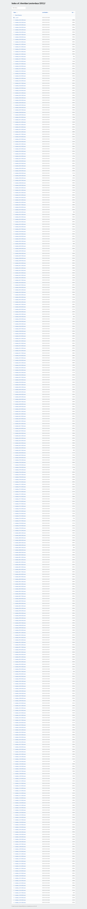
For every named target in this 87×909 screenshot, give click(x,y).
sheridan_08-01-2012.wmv (20, 533)
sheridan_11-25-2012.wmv (20, 815)
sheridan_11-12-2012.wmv (20, 783)
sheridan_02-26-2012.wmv (20, 156)
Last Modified (45, 12)
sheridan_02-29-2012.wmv (20, 163)
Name (15, 12)
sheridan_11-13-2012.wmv (20, 785)
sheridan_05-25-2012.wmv (20, 372)
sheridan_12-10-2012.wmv (20, 851)
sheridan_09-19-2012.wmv (20, 652)
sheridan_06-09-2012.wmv (20, 406)
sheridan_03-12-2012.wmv (20, 192)
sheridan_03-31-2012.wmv (20, 238)
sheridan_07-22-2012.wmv (20, 508)
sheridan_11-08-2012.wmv (20, 773)
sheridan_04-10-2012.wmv (20, 263)
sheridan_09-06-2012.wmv (20, 620)
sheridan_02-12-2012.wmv (20, 122)
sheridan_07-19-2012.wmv (20, 503)
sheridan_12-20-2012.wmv (20, 875)
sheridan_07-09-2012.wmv (20, 479)
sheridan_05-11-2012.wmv (20, 338)
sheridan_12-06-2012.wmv (20, 841)
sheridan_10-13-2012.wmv (20, 710)
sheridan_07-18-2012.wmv (20, 501)
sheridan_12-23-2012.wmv (20, 883)
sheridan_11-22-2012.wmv (20, 807)
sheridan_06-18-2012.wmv (20, 428)
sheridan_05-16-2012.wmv (20, 350)
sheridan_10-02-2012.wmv (20, 683)
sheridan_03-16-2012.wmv (20, 202)
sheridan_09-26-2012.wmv (20, 669)
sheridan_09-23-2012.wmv (20, 661)
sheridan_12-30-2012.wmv (20, 900)
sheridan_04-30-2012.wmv (20, 311)
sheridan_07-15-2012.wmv (20, 494)
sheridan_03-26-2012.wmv (20, 226)
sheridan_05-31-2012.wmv (20, 384)
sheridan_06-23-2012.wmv (20, 440)
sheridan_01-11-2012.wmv (20, 44)
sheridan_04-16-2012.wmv (20, 277)
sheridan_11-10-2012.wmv (20, 778)
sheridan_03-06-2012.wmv (20, 178)
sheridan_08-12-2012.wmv (20, 559)
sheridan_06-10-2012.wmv (20, 409)
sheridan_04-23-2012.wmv (20, 294)
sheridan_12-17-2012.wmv (20, 868)
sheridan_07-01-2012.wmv (20, 460)
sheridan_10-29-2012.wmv (20, 749)
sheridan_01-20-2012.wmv (20, 66)
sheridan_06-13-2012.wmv (20, 416)
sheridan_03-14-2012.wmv (20, 197)
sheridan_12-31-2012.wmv (20, 902)
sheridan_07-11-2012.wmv (20, 484)
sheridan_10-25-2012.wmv (20, 739)
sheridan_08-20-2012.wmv (20, 579)
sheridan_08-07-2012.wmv (20, 547)
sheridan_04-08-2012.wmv (20, 258)
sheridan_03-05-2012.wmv (20, 175)
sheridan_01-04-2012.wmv (20, 27)
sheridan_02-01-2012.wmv (20, 95)
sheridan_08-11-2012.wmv (20, 557)
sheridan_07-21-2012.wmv (20, 506)
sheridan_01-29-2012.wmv (20, 88)
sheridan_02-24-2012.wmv (20, 151)
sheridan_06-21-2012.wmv (20, 435)
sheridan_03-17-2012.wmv (20, 204)
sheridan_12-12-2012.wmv (20, 856)
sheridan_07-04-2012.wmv (20, 467)
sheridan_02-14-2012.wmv (20, 127)
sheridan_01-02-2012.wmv (20, 22)
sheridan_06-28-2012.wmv (20, 452)
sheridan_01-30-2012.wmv (20, 90)
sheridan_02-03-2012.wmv (20, 100)
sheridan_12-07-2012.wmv (20, 844)
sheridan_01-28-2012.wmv (20, 85)
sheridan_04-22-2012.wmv (20, 292)
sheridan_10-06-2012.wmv (20, 693)
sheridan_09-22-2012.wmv (20, 659)
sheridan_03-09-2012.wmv (20, 185)
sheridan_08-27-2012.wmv (20, 596)
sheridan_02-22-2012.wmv (20, 146)
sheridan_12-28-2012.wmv (20, 895)
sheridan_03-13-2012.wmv (20, 195)
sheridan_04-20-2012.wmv (20, 287)
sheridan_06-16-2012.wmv (20, 423)
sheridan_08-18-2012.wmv (20, 574)
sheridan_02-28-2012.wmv (20, 161)
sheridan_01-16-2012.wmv (20, 56)
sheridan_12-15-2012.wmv (20, 863)
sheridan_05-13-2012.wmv (20, 343)
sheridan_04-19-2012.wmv (20, 285)
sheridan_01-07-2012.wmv (20, 34)
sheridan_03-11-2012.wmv (20, 190)
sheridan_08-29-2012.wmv (20, 601)
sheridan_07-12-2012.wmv (20, 486)
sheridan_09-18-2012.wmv (20, 649)
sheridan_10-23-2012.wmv (20, 734)
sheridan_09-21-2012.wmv (20, 657)
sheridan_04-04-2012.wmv (20, 248)
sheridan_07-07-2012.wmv (20, 474)
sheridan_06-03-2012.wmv (20, 392)
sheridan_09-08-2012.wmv (20, 625)
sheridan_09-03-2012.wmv (20, 613)
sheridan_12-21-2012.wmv (20, 878)
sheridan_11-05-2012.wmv (20, 766)
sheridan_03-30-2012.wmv (20, 236)
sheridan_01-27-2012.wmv (20, 83)
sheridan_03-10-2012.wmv (20, 187)
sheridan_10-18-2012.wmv (20, 722)
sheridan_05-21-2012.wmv (20, 362)
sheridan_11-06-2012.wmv (20, 768)
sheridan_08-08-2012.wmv (20, 550)
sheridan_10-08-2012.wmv (20, 698)
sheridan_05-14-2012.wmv (20, 345)
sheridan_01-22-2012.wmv (20, 71)
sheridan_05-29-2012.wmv (20, 379)
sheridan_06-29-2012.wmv (20, 455)
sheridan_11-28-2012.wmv (20, 822)
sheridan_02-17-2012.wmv (20, 134)
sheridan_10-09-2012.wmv (20, 700)
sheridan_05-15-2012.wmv (20, 348)
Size (72, 12)
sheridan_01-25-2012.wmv (20, 78)
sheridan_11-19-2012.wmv (20, 800)
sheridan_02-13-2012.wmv (20, 124)
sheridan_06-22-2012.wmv (20, 438)
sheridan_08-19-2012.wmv (20, 576)
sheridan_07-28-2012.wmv (20, 523)
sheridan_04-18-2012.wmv (20, 282)
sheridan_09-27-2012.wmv (20, 671)
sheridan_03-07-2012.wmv (20, 180)
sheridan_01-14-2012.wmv (20, 51)
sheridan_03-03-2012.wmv (20, 170)
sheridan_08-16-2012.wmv (20, 569)
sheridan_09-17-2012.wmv (20, 647)
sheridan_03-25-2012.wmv (20, 224)
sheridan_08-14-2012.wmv (20, 564)
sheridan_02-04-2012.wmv (20, 102)
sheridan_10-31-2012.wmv (20, 754)
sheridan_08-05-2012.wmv (20, 542)
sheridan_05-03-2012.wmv (20, 319)
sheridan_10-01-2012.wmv (20, 681)
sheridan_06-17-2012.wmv (20, 426)
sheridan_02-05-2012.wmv (20, 105)
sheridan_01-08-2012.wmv (20, 37)
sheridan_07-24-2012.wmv (20, 513)
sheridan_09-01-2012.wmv (20, 608)
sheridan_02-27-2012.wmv (20, 158)
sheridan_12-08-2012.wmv (20, 846)
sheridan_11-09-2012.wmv (20, 776)
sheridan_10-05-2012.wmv (20, 691)
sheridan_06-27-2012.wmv (20, 450)
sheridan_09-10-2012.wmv (20, 630)
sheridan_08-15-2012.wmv (20, 567)
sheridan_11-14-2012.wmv (20, 788)
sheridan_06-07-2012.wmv (20, 401)
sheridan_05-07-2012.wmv (20, 328)
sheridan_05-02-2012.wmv (20, 316)
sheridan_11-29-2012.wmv (20, 824)
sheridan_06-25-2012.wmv (20, 445)
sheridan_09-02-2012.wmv (20, 610)
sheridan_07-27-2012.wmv (20, 520)
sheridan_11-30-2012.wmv (20, 827)
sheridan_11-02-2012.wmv (20, 759)
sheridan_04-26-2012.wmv (20, 302)
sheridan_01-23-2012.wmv (20, 73)
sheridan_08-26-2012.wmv (20, 593)
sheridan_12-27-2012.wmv (20, 892)
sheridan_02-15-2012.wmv (20, 129)
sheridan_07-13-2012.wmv (20, 489)
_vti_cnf (16, 17)
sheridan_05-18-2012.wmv (20, 355)
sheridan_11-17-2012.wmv (20, 795)
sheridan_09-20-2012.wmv (20, 654)
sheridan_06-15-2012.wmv (20, 421)
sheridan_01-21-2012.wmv (20, 68)
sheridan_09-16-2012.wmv (20, 644)
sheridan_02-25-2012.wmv (20, 153)
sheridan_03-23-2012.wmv (20, 219)
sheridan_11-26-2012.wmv (20, 817)
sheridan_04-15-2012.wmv (20, 275)
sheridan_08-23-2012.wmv (20, 586)
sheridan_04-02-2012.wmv (20, 243)
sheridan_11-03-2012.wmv (20, 761)
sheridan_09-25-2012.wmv (20, 666)
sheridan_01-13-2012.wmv (20, 49)
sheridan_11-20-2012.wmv (20, 802)
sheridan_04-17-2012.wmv (20, 280)
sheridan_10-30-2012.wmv (20, 751)
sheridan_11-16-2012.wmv (20, 793)
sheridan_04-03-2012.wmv (20, 246)
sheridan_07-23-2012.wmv (20, 511)
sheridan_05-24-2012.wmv (20, 370)
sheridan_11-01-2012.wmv (20, 756)
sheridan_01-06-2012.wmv (20, 32)
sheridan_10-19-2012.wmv (20, 725)
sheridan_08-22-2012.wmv (20, 584)
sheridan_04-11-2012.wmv (20, 265)
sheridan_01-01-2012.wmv (20, 20)
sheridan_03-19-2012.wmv (20, 209)
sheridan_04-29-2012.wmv (20, 309)
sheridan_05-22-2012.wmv (20, 365)
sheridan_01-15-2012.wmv (20, 54)
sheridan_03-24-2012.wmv (20, 221)
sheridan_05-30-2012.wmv (20, 382)
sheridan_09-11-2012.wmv (20, 632)
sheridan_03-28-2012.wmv (20, 231)
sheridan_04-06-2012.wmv (20, 253)
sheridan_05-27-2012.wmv (20, 377)
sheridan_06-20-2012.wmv (20, 433)
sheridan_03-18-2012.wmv (20, 207)
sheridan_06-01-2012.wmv (20, 387)
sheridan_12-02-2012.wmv (20, 832)
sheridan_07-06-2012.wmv (20, 472)
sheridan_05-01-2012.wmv (20, 314)
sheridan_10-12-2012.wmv (20, 708)
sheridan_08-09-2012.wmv (20, 552)
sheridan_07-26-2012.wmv (20, 518)
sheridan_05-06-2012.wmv (20, 326)
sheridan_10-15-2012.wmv (20, 715)
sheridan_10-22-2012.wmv (20, 732)
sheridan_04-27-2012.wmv (20, 304)
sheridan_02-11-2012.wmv (20, 119)
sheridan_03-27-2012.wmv (20, 229)
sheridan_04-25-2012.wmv (20, 299)
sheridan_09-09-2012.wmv (20, 627)
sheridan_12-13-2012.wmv (20, 858)
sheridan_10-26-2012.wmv (20, 742)
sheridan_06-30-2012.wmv (20, 457)
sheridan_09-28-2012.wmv (20, 674)
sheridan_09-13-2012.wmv (20, 637)
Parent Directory (18, 15)
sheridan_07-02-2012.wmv (20, 462)
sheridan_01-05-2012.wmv (20, 29)
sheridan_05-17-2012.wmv (20, 353)
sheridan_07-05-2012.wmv (20, 469)
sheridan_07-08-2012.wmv (20, 477)
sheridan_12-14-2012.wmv (20, 861)
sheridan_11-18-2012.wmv (20, 798)
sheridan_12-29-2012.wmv (20, 897)
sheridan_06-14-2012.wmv (20, 418)
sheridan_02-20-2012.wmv (20, 141)
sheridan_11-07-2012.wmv (20, 771)
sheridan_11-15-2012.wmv (20, 790)
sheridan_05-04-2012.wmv (20, 321)
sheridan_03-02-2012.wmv (20, 168)
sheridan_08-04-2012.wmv (20, 540)
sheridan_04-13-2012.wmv (20, 270)
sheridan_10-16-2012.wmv (20, 717)
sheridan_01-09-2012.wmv (20, 39)
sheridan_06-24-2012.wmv (20, 443)
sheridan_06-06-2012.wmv (20, 399)
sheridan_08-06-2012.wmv (20, 545)
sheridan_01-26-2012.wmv (20, 80)
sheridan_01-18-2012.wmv (20, 61)
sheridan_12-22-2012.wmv (20, 880)
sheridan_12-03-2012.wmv (20, 834)
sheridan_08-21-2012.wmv (20, 581)
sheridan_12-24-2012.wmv (20, 885)
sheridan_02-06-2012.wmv (20, 107)
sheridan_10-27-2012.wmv (20, 744)
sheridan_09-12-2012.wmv (20, 635)
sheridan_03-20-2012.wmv (20, 212)
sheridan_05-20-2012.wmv (20, 360)
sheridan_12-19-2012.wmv (20, 873)
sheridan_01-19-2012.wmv (20, 63)
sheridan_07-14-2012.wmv (20, 491)
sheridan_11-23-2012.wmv (20, 810)
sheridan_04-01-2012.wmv (20, 241)
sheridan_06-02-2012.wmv (20, 389)
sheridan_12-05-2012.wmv (20, 839)
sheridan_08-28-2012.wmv (20, 598)
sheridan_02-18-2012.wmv (20, 136)
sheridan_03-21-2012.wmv (20, 214)
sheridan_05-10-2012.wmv (20, 336)
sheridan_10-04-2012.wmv (20, 688)
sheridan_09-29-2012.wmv (20, 676)
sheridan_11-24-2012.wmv (20, 812)
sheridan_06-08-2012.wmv (20, 404)
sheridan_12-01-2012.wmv (20, 829)
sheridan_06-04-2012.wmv (20, 394)
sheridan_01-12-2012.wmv (20, 46)
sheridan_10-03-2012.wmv (20, 686)
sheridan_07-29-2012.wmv (20, 525)
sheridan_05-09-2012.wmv (20, 333)
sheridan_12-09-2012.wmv (20, 849)
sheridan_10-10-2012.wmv (20, 703)
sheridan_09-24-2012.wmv (20, 664)
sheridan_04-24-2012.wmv (20, 297)
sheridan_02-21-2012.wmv (20, 144)
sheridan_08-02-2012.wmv (20, 535)
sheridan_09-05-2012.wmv (20, 618)
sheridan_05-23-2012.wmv (20, 367)
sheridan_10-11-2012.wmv (20, 705)
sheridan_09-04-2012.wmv (20, 615)
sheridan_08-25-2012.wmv (20, 591)
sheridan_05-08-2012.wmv (20, 331)
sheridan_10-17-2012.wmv (20, 720)
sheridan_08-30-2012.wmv (20, 603)
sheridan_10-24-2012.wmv (20, 737)
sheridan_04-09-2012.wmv (20, 260)
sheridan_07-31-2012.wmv (20, 530)
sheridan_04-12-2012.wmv (20, 268)
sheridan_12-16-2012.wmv (20, 866)
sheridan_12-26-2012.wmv (20, 890)
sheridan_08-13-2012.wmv (20, 562)
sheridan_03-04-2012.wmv (20, 173)
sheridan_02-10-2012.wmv (20, 117)
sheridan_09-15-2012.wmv (20, 642)
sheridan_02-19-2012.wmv (20, 139)
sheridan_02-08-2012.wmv (20, 112)
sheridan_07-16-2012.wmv (20, 496)
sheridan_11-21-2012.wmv (20, 805)
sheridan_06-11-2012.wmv (20, 411)
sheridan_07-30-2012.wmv (20, 528)
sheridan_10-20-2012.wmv (20, 727)
